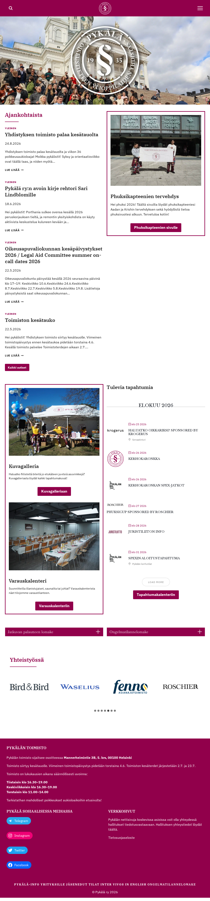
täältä (112, 829)
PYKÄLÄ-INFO (27, 884)
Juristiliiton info (146, 531)
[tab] (95, 711)
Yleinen (10, 128)
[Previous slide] (14, 687)
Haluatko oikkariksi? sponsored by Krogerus (163, 432)
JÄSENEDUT (77, 884)
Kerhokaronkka (144, 459)
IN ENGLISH (135, 884)
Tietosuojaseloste (121, 838)
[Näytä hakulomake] (11, 8)
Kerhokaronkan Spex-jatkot (156, 485)
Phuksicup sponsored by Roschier (140, 512)
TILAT (94, 884)
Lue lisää (14, 170)
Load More (156, 582)
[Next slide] (196, 687)
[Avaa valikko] (200, 8)
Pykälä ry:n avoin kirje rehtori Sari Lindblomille (46, 191)
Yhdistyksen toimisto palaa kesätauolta (51, 134)
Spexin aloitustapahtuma (154, 558)
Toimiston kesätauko (30, 320)
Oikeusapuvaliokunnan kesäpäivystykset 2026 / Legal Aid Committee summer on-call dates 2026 (53, 255)
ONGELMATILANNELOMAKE (171, 884)
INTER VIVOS (112, 884)
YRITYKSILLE (53, 884)
